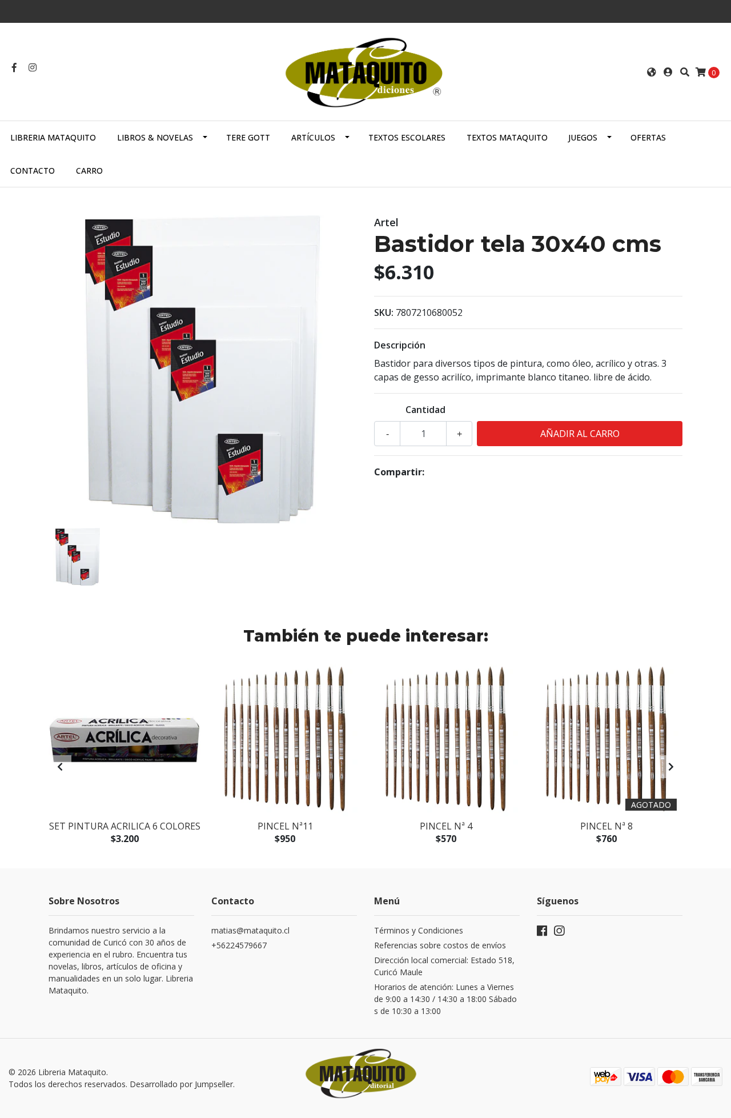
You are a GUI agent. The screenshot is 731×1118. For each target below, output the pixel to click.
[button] (651, 72)
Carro (89, 170)
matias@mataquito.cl (250, 930)
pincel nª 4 (446, 826)
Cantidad (425, 409)
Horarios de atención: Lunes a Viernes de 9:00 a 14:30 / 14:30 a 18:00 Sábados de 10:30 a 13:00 (445, 998)
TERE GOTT (248, 137)
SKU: (383, 312)
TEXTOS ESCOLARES (406, 137)
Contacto (32, 170)
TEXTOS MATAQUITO (507, 137)
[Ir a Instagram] (32, 67)
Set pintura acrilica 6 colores (124, 826)
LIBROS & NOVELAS (155, 137)
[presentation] (60, 766)
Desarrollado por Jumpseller (181, 1084)
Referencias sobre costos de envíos (440, 945)
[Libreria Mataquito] (365, 71)
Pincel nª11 (285, 826)
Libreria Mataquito (53, 137)
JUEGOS (582, 137)
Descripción (399, 345)
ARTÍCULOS (313, 137)
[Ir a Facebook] (14, 67)
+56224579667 (239, 945)
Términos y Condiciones (418, 930)
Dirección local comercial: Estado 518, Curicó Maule (444, 966)
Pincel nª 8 (606, 826)
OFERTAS (648, 137)
